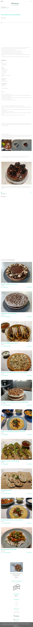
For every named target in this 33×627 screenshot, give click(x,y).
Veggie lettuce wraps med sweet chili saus (10, 460)
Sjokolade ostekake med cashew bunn (9, 284)
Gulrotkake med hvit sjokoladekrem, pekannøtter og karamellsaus (15, 402)
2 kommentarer (5, 287)
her (3, 188)
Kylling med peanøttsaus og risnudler (8, 549)
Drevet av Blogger (17, 619)
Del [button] (30, 192)
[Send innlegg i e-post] (1, 192)
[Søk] (29, 1)
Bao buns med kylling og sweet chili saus (9, 343)
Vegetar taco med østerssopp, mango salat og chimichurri (13, 431)
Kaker (6, 193)
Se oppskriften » (29, 287)
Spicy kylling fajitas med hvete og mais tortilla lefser (12, 519)
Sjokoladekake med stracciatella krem (9, 313)
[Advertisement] (17, 224)
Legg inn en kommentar (6, 316)
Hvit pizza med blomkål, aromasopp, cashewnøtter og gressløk (14, 372)
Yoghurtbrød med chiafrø (6, 490)
